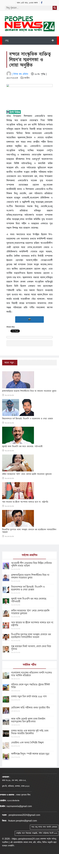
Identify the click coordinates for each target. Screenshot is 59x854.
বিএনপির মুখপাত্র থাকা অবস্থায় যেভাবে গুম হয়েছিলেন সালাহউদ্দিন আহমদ (29, 530)
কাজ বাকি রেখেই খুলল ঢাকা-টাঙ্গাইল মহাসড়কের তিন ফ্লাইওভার (28, 720)
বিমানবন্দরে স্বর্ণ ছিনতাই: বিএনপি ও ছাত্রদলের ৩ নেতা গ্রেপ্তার (27, 418)
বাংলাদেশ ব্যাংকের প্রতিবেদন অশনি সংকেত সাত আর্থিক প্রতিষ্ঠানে (31, 674)
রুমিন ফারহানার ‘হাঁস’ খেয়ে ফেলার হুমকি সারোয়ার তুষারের (27, 474)
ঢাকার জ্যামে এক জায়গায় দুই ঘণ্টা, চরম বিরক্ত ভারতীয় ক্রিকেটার (29, 732)
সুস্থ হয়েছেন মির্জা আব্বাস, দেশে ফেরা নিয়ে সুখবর (31, 648)
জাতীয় (27, 77)
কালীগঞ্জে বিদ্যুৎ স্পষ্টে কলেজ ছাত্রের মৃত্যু (30, 753)
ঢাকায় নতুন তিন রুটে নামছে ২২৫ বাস (29, 696)
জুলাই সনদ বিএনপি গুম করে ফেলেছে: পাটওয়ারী (22, 446)
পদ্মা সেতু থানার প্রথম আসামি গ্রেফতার (44, 827)
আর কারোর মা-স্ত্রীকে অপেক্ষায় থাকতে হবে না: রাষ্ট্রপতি (25, 502)
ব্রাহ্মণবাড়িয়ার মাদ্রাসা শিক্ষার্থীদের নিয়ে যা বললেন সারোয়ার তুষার (29, 391)
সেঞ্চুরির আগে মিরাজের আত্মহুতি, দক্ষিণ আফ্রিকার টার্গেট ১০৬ (36, 833)
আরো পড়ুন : (9, 362)
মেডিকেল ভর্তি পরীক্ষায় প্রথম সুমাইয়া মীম (30, 707)
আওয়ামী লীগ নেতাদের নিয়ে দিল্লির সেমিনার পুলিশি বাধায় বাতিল (31, 564)
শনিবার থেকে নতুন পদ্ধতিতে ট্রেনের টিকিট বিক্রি (30, 686)
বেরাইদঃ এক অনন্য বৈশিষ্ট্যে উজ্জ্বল (27, 742)
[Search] (55, 8)
